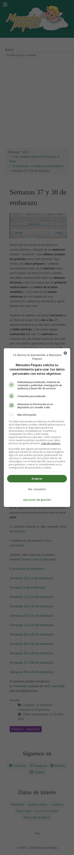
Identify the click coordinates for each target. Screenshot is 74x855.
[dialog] (37, 427)
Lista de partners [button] (50, 443)
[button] (37, 415)
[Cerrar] (65, 353)
